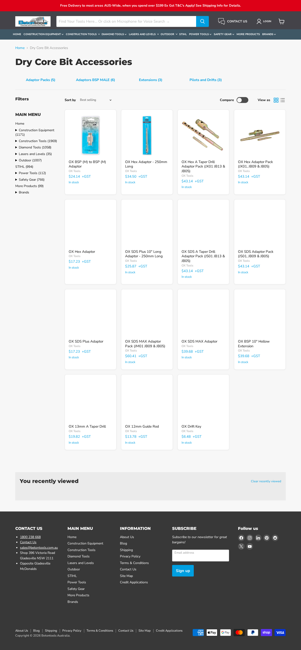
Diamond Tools (113, 34)
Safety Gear (223, 34)
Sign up (183, 570)
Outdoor (168, 34)
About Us (127, 537)
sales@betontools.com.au (39, 547)
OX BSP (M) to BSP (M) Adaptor (87, 164)
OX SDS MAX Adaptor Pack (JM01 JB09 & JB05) (145, 343)
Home (17, 34)
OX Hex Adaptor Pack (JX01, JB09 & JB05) (255, 164)
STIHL (183, 34)
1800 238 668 (30, 537)
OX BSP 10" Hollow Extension (254, 343)
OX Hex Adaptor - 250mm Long (146, 164)
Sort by (70, 100)
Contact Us (28, 542)
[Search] (202, 21)
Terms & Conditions (134, 563)
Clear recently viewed (266, 481)
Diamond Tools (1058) (35, 147)
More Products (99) (29, 186)
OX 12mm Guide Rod (142, 426)
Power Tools (199, 34)
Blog (123, 543)
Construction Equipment (43, 34)
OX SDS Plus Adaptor (86, 341)
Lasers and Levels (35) (35, 154)
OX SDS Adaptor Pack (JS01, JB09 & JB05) (255, 254)
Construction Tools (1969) (38, 141)
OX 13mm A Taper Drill (87, 426)
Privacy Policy (130, 556)
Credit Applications (134, 582)
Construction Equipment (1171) (34, 132)
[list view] (282, 100)
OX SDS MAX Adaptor (199, 341)
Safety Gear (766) (31, 179)
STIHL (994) (24, 166)
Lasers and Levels (142, 34)
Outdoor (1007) (30, 160)
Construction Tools (81, 34)
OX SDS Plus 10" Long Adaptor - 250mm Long (144, 254)
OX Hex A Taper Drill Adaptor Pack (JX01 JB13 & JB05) (203, 166)
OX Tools (74, 171)
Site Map (126, 576)
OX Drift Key (191, 426)
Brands (268, 34)
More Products (248, 34)
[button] (265, 21)
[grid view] (276, 100)
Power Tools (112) (32, 173)
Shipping (126, 550)
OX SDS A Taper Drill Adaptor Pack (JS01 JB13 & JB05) (203, 256)
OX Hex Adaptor (82, 251)
